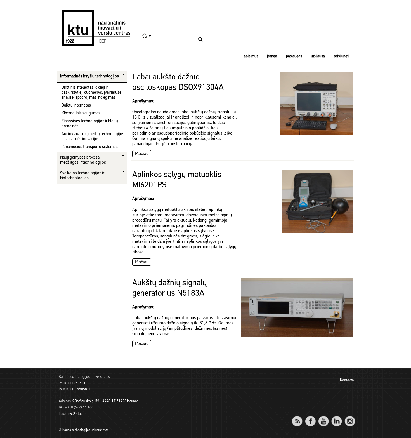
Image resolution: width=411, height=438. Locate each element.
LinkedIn (336, 417)
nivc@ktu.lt (75, 414)
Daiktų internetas (76, 105)
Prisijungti (341, 56)
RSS (299, 417)
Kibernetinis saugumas (81, 113)
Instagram (349, 417)
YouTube (323, 417)
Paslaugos (294, 56)
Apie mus (251, 56)
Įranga (272, 56)
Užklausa (318, 56)
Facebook (310, 417)
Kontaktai (347, 380)
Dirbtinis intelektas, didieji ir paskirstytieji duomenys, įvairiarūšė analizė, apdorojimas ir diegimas (91, 93)
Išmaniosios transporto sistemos (90, 147)
